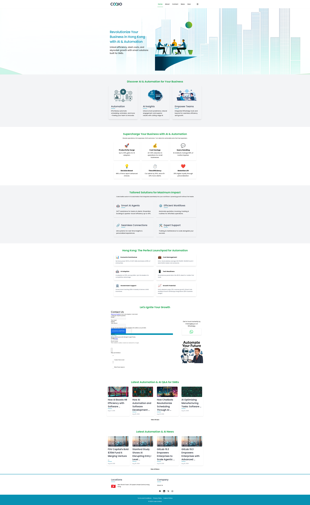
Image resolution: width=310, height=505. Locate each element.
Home (160, 4)
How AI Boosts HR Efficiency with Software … (117, 403)
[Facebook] (160, 491)
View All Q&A (155, 420)
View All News (155, 469)
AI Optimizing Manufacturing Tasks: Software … (191, 403)
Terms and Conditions (144, 498)
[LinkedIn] (164, 491)
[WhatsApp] (172, 491)
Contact (175, 4)
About (167, 4)
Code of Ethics (168, 498)
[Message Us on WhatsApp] (192, 332)
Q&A (189, 4)
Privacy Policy (157, 498)
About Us (160, 485)
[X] (168, 491)
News (183, 4)
